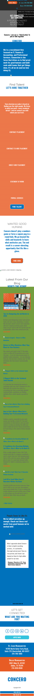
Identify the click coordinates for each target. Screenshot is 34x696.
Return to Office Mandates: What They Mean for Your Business (16, 346)
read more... (7, 332)
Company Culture (17, 318)
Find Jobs (17, 260)
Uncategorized (18, 349)
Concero (6, 318)
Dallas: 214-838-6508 (26, 6)
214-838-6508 (17, 668)
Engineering (19, 483)
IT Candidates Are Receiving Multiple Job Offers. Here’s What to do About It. (16, 447)
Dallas (27, 318)
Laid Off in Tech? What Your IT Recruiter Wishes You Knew (13, 480)
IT (18, 450)
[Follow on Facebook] (7, 631)
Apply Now (12, 2)
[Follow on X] (12, 631)
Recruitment (22, 382)
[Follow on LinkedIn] (22, 631)
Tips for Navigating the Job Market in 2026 (16, 315)
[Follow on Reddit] (26, 631)
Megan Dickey (7, 483)
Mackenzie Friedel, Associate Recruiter (12, 415)
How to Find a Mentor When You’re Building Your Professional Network (15, 412)
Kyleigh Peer (7, 382)
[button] (11, 603)
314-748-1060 (17, 653)
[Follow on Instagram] (17, 631)
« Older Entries (7, 503)
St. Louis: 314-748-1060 (25, 3)
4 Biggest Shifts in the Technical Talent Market (14, 379)
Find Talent (17, 206)
